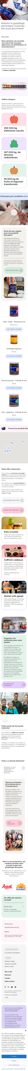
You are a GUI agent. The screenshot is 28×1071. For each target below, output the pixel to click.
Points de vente (9, 966)
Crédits (6, 997)
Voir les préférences (14, 1065)
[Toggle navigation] (22, 5)
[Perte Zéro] (23, 906)
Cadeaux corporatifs (10, 964)
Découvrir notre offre (11, 500)
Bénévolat (8, 975)
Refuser (14, 1060)
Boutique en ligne (12, 270)
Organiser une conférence (9, 684)
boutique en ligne (6, 493)
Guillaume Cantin (15, 243)
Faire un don (8, 971)
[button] (25, 1030)
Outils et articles (9, 981)
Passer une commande (11, 510)
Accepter (14, 1056)
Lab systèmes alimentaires (12, 953)
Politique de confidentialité (7, 1068)
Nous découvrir (11, 823)
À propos (7, 978)
